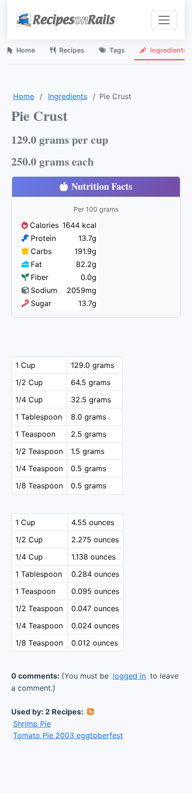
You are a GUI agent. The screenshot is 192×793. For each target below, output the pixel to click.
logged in (129, 675)
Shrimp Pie (32, 723)
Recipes (71, 50)
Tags (117, 50)
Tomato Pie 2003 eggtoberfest (68, 735)
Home (23, 96)
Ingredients (67, 96)
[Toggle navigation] (164, 20)
